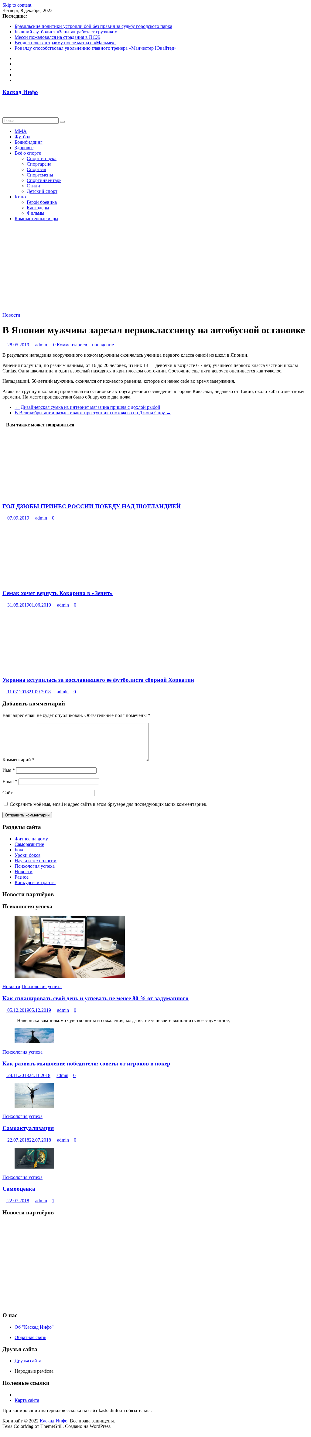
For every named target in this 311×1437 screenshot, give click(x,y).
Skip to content (16, 5)
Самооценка (18, 1189)
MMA (21, 131)
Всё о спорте (28, 153)
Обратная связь (30, 1337)
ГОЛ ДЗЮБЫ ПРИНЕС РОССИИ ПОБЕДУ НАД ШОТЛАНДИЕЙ (91, 506)
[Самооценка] (34, 1166)
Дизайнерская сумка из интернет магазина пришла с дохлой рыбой (87, 407)
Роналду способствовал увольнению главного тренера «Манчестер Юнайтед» (95, 48)
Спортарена (39, 164)
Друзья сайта (28, 1360)
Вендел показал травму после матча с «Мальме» (65, 42)
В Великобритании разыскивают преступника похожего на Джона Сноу (93, 412)
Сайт (7, 792)
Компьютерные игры (36, 218)
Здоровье (24, 147)
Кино (20, 196)
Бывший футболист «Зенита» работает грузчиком (66, 31)
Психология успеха (35, 866)
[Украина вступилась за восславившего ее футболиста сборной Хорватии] (49, 668)
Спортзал (36, 169)
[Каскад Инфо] (4, 103)
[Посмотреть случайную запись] (4, 109)
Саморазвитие (29, 844)
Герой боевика (42, 202)
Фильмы (35, 213)
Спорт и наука (41, 158)
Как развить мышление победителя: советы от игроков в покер (86, 1063)
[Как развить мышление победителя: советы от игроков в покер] (34, 1041)
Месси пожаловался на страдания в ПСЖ (57, 37)
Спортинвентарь (44, 180)
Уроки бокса (27, 855)
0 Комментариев (69, 344)
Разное (22, 877)
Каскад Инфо (20, 92)
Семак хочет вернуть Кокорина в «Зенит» (57, 593)
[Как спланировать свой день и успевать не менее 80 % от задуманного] (70, 976)
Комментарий (18, 759)
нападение (103, 344)
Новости (11, 315)
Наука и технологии (35, 860)
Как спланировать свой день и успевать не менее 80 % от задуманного (95, 998)
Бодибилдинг (29, 142)
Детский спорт (42, 191)
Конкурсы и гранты (35, 882)
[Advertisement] (155, 1263)
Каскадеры (38, 207)
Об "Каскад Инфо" (34, 1327)
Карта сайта (27, 1400)
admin (41, 344)
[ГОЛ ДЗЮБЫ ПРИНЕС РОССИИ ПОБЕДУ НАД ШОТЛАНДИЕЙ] (46, 494)
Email (9, 781)
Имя (8, 770)
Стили (33, 185)
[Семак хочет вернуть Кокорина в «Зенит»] (49, 581)
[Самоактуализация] (34, 1106)
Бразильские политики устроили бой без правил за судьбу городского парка (93, 26)
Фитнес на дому (31, 838)
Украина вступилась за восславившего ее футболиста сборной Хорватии (98, 680)
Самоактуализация (28, 1128)
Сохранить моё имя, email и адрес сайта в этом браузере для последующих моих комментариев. (108, 804)
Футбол (22, 136)
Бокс (19, 849)
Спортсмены (40, 174)
